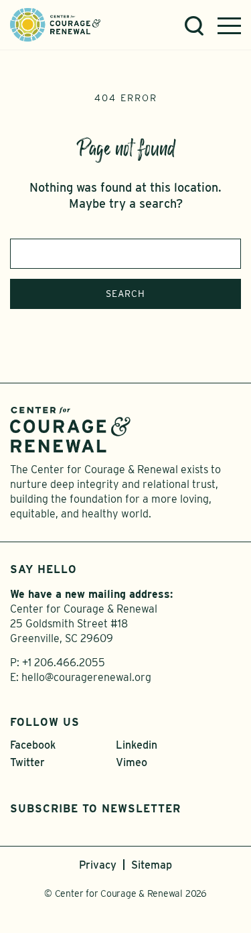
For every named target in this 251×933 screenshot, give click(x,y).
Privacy (97, 865)
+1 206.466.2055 (63, 662)
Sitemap (151, 865)
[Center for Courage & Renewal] (55, 23)
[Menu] (229, 26)
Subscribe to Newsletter (95, 808)
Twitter (27, 762)
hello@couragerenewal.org (86, 677)
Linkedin (136, 745)
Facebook (33, 745)
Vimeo (131, 762)
